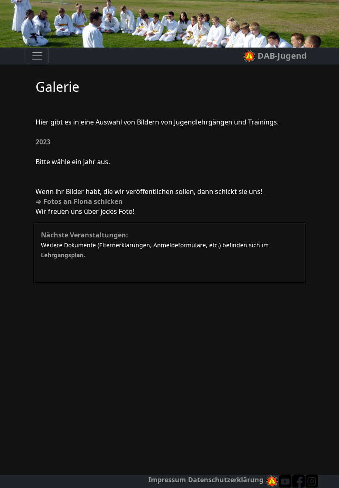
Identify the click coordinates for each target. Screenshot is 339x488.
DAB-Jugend (281, 55)
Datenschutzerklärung (225, 479)
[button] (311, 481)
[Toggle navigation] (37, 56)
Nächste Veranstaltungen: (84, 234)
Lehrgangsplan (62, 255)
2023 (43, 141)
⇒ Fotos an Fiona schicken (79, 201)
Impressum (167, 479)
